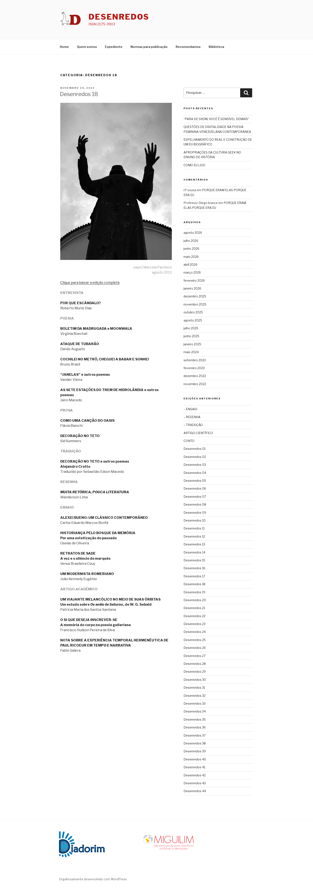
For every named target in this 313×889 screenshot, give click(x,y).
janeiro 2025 (192, 344)
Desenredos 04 (195, 473)
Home (64, 47)
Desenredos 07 (195, 496)
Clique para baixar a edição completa (89, 283)
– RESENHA (192, 417)
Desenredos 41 (194, 767)
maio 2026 (191, 256)
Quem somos (87, 47)
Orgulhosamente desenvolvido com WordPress (93, 879)
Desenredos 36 (195, 727)
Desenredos (119, 17)
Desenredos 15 (194, 560)
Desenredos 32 (194, 695)
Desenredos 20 (195, 600)
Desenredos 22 (194, 616)
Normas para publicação (149, 47)
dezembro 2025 (195, 296)
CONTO (189, 441)
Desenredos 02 (195, 457)
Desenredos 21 (194, 608)
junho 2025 (191, 336)
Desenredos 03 (195, 464)
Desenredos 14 (194, 552)
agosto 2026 (193, 232)
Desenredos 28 (195, 663)
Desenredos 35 (195, 719)
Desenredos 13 (194, 544)
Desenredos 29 (195, 671)
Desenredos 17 (194, 576)
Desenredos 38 (195, 743)
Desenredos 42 (195, 775)
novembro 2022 (195, 384)
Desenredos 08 (195, 504)
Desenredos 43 (195, 783)
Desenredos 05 (195, 480)
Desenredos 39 (195, 751)
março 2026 (192, 272)
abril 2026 (190, 264)
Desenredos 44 (195, 791)
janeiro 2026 (192, 288)
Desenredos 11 (194, 528)
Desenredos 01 (194, 448)
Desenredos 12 (194, 536)
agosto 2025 (193, 320)
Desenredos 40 (195, 759)
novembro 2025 (195, 304)
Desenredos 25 (195, 640)
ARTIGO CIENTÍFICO (198, 433)
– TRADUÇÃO (193, 425)
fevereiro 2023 (194, 368)
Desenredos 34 (195, 711)
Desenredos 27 (194, 656)
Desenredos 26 (195, 648)
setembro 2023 (195, 360)
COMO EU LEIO (194, 165)
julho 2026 (191, 240)
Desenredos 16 (194, 568)
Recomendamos (188, 47)
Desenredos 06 (195, 488)
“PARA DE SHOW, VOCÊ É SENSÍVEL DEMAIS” (216, 119)
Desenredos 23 (194, 624)
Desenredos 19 (194, 592)
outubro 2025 (193, 312)
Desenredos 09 (195, 512)
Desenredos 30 (195, 679)
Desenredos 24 (195, 632)
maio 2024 (191, 352)
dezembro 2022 (195, 376)
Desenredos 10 (194, 520)
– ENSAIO (190, 409)
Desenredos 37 (194, 735)
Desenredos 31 (194, 687)
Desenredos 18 (79, 94)
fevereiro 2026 (194, 280)
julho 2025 (191, 328)
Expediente (113, 47)
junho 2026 (191, 248)
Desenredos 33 (194, 703)
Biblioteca (216, 47)
